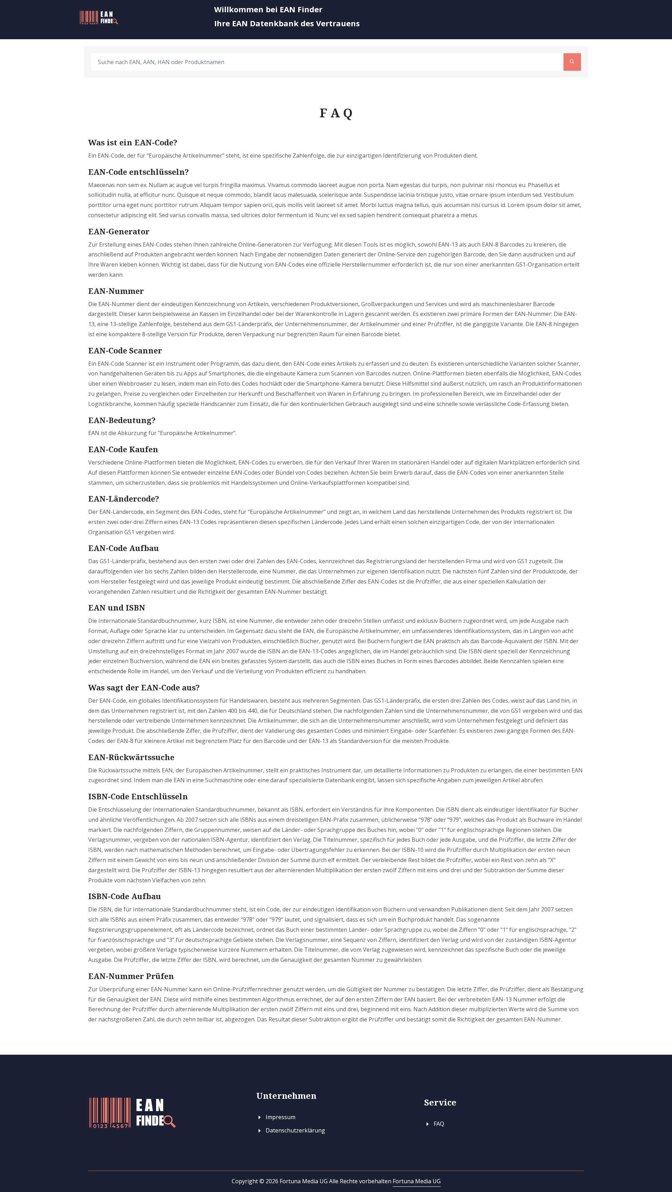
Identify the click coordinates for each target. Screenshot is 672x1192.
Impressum (279, 1117)
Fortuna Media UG (417, 1181)
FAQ (438, 1124)
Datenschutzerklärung (294, 1130)
